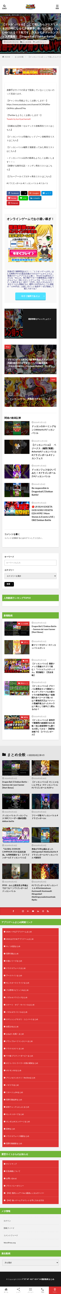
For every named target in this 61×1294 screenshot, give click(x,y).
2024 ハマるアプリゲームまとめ (19, 932)
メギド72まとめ (12, 1085)
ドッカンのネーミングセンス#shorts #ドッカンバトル (44, 429)
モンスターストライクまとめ (17, 983)
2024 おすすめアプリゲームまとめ (20, 939)
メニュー (30, 1292)
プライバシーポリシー (15, 1186)
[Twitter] (24, 193)
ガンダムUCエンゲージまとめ (18, 1121)
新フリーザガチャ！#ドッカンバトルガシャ (44, 646)
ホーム (6, 1292)
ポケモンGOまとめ (13, 1070)
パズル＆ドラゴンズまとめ (16, 997)
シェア (18, 1292)
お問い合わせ (11, 1178)
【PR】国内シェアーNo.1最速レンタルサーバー (25, 1193)
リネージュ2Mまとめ (14, 1092)
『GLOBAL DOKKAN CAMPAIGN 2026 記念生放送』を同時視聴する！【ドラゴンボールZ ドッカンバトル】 (15, 853)
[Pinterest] (13, 203)
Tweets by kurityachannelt (19, 119)
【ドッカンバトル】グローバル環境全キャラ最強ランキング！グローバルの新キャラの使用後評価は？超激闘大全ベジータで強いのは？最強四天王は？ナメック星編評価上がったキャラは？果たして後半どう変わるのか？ (43, 697)
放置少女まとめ (12, 1026)
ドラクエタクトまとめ (15, 1048)
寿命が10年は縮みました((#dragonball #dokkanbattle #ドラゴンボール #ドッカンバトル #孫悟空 (45, 853)
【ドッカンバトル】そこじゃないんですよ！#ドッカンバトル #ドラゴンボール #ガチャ (45, 785)
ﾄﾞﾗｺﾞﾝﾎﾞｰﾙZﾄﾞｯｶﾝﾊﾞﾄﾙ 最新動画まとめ (38, 1279)
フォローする (39, 323)
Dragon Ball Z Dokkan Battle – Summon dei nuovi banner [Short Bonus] (44, 629)
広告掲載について (13, 1171)
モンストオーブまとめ (15, 1114)
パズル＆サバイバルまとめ (16, 1012)
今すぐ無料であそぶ (30, 296)
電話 (42, 1292)
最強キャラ (24, 683)
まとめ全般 (26, 42)
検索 (8, 584)
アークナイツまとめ (14, 975)
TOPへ (55, 1292)
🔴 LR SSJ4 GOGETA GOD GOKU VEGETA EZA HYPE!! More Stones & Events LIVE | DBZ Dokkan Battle (43, 513)
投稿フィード (9, 1228)
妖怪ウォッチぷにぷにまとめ (17, 1107)
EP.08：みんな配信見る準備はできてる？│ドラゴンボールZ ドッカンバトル (15, 888)
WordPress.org (10, 1243)
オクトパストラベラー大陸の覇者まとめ (22, 1063)
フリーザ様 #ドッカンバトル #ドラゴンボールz (45, 817)
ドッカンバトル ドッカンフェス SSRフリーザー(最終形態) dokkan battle (15, 818)
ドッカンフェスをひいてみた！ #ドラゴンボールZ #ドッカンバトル (44, 473)
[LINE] (23, 198)
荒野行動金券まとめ (14, 1099)
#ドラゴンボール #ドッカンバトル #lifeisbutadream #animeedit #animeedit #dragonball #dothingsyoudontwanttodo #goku (45, 892)
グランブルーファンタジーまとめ (19, 1041)
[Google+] (34, 193)
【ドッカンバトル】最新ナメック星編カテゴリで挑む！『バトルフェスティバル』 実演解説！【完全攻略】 (43, 669)
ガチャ (26, 642)
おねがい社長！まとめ (15, 1034)
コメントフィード (11, 1235)
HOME (7, 57)
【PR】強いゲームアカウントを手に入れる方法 (25, 1200)
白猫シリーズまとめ (14, 961)
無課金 (26, 717)
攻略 (26, 661)
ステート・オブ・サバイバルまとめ (20, 1005)
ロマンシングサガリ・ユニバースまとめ (22, 1019)
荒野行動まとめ (12, 953)
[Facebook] (13, 193)
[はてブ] (46, 193)
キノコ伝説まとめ (13, 946)
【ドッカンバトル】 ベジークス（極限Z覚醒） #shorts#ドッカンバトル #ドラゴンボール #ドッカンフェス (44, 451)
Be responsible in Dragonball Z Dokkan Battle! (42, 491)
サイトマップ (11, 1164)
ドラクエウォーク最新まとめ (17, 1136)
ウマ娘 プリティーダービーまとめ (19, 1056)
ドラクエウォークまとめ (16, 968)
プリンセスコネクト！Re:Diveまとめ (20, 1078)
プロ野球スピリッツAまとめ (17, 990)
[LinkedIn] (35, 198)
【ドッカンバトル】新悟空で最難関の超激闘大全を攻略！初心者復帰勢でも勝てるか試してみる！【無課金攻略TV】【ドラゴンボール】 (43, 727)
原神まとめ (10, 1129)
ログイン (27, 538)
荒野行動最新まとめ (14, 1143)
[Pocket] (12, 198)
